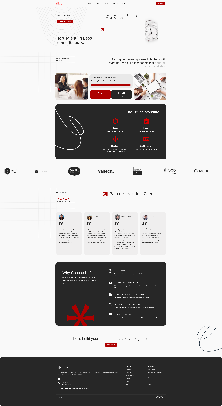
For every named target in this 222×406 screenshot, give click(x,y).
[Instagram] (162, 397)
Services (97, 3)
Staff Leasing (152, 369)
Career (123, 3)
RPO (149, 377)
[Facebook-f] (156, 397)
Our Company (130, 375)
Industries (106, 3)
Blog (130, 3)
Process (128, 378)
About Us (115, 3)
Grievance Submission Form (154, 383)
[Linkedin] (159, 397)
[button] (55, 233)
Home (90, 3)
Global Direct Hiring (153, 380)
